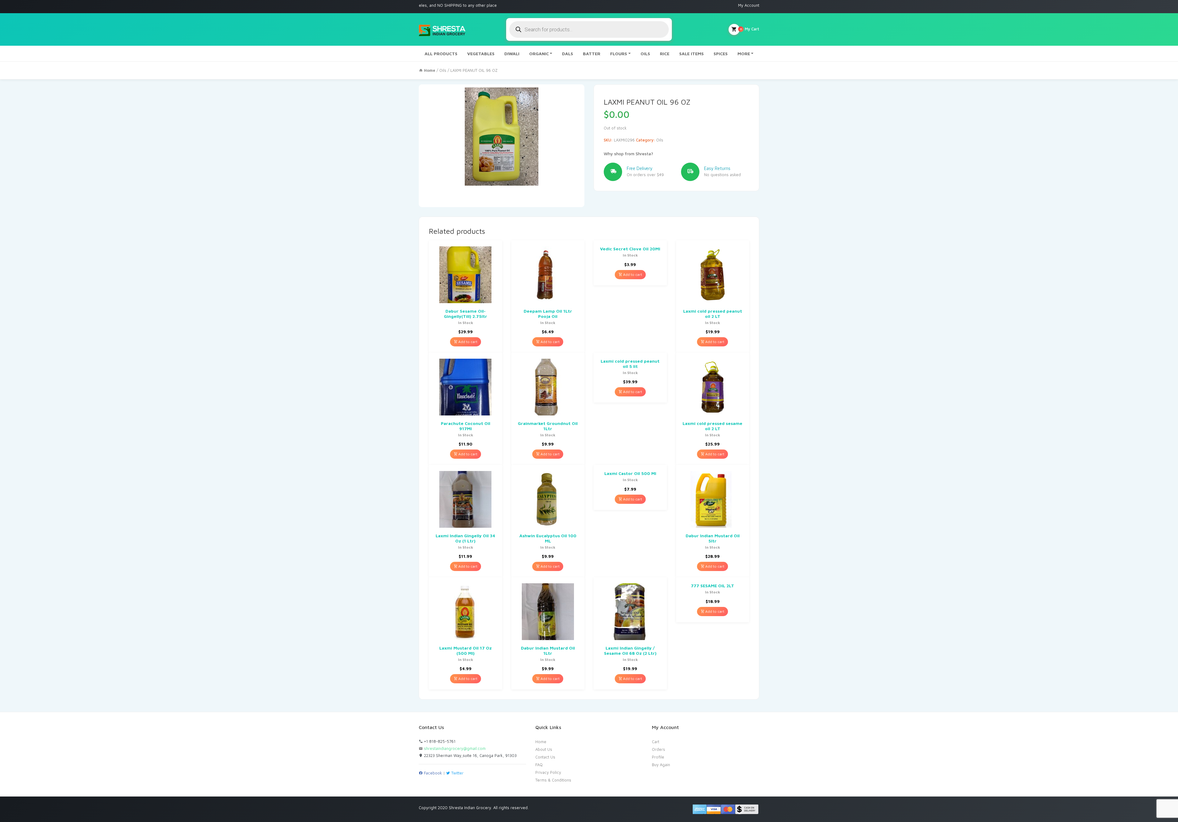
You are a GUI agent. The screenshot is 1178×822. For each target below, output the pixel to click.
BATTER (591, 53)
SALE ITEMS (691, 53)
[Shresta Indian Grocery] (442, 29)
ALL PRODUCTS (441, 53)
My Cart (749, 28)
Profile (658, 756)
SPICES (721, 53)
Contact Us (545, 756)
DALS (567, 53)
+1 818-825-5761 (439, 741)
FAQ (539, 764)
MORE (743, 53)
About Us (543, 749)
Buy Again (661, 764)
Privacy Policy (548, 772)
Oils (442, 70)
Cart (655, 741)
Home (540, 741)
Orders (658, 749)
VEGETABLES (481, 53)
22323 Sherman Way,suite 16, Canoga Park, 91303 (470, 755)
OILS (645, 53)
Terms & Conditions (553, 780)
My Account (748, 5)
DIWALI (511, 53)
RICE (664, 53)
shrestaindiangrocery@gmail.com (455, 748)
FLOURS (618, 53)
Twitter (457, 772)
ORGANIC (539, 53)
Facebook (432, 772)
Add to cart (467, 341)
